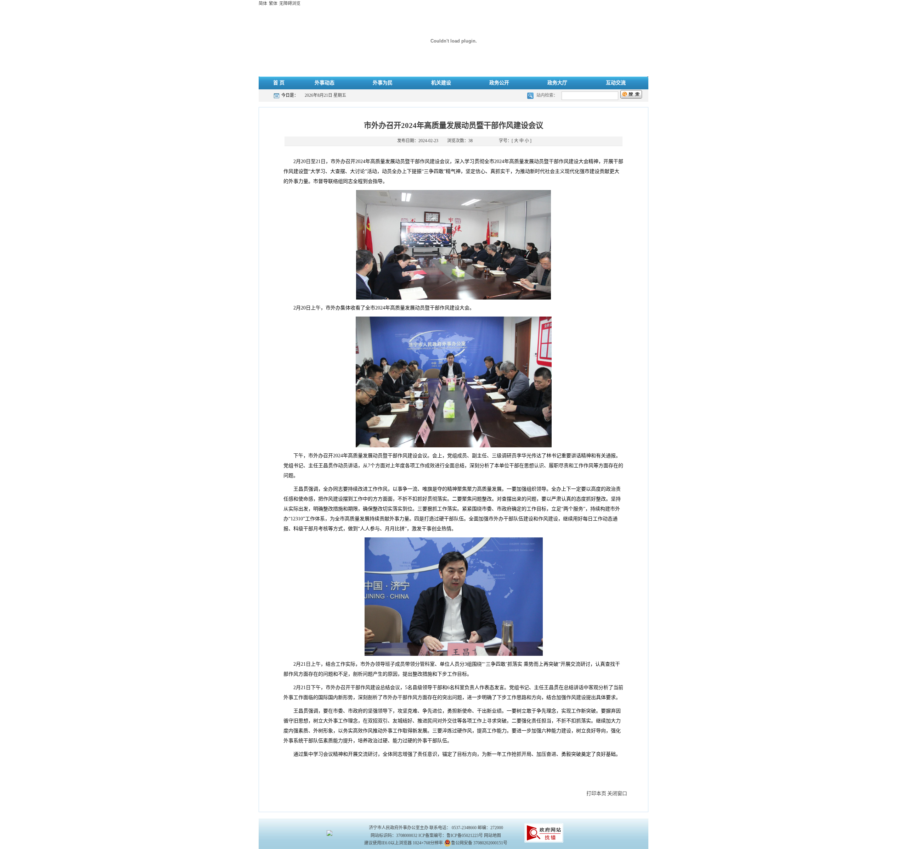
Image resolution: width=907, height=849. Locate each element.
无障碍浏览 (289, 3)
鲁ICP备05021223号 (464, 835)
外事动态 (324, 82)
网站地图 (492, 835)
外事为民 (383, 82)
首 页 (279, 82)
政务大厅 (557, 82)
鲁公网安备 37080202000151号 (479, 842)
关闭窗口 (617, 793)
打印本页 (596, 793)
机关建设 (441, 82)
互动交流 (616, 82)
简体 (263, 3)
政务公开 (499, 82)
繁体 (273, 3)
